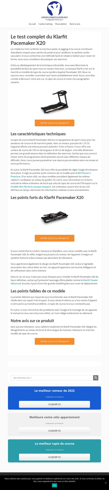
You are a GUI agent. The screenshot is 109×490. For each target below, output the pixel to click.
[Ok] (105, 482)
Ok (54, 485)
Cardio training (45, 24)
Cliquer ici (54, 404)
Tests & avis (74, 24)
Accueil (32, 24)
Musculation (61, 24)
